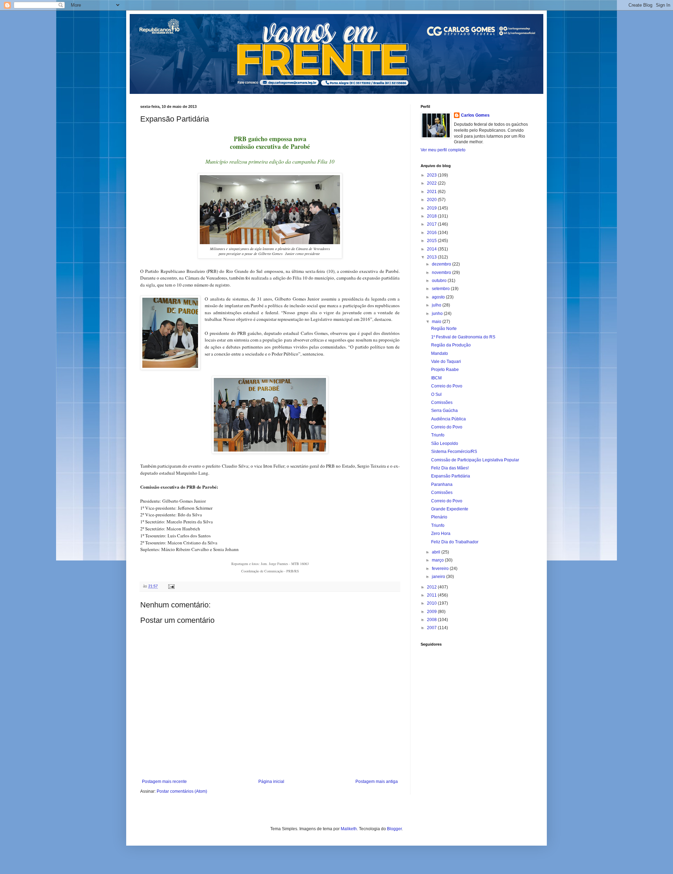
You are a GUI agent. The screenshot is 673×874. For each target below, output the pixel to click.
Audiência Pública (448, 419)
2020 (432, 199)
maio (437, 321)
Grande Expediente (449, 509)
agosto (439, 297)
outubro (440, 280)
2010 (432, 603)
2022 (432, 183)
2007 (432, 627)
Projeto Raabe (445, 369)
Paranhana (442, 484)
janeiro (439, 576)
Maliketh (349, 828)
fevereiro (441, 568)
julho (437, 305)
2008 (432, 619)
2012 (432, 587)
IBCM (436, 378)
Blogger (394, 828)
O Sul (436, 394)
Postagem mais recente (164, 781)
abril (436, 552)
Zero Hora (440, 533)
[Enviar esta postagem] (171, 586)
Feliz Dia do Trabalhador (454, 541)
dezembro (442, 264)
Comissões (442, 402)
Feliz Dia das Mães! (450, 468)
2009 (432, 611)
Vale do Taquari (446, 361)
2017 (432, 224)
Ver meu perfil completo (443, 149)
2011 (432, 595)
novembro (442, 272)
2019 (432, 208)
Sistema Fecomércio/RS (454, 451)
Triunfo (437, 435)
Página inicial (271, 781)
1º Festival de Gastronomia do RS (463, 337)
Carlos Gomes (475, 115)
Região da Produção (451, 345)
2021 (432, 191)
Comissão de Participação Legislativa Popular (475, 459)
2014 (432, 249)
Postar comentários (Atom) (182, 791)
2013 (432, 257)
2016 (432, 232)
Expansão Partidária (450, 476)
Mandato (439, 353)
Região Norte (444, 328)
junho (438, 313)
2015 (432, 240)
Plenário (439, 517)
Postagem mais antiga (376, 781)
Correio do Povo (446, 386)
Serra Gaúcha (444, 410)
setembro (441, 288)
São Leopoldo (444, 443)
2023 (432, 175)
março (438, 560)
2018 (432, 216)
